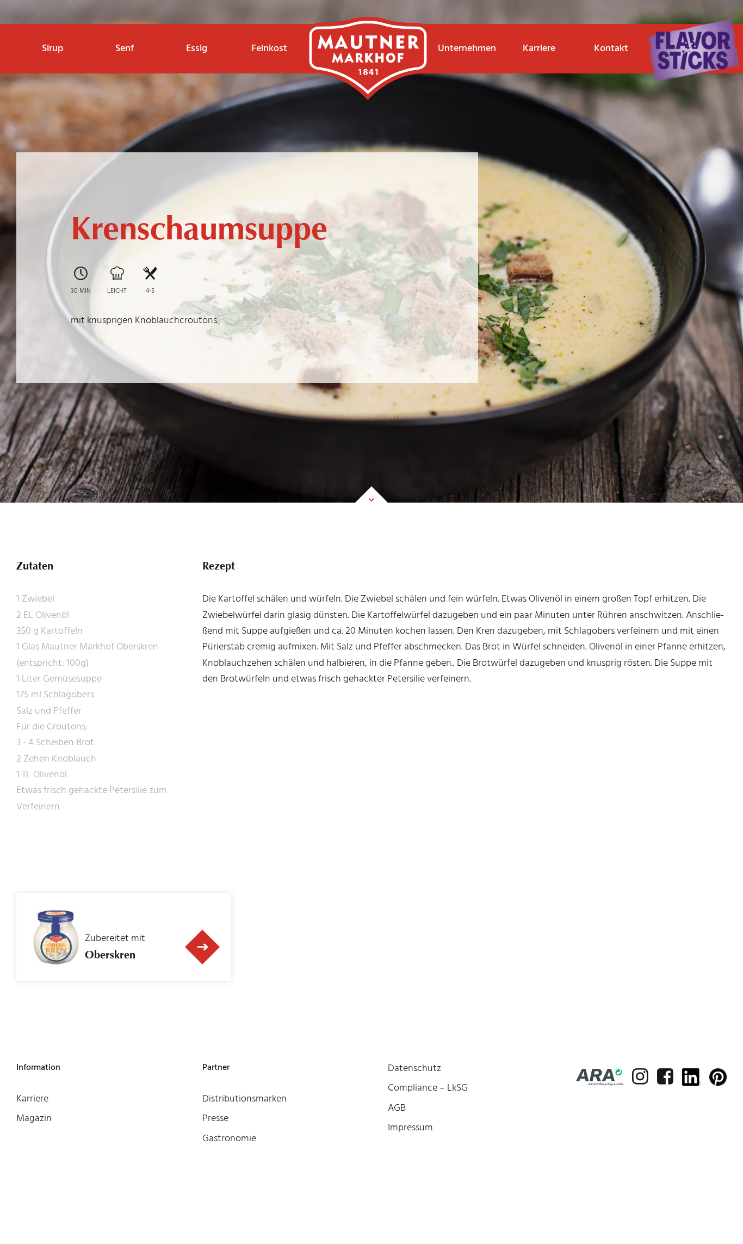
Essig (196, 48)
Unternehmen (467, 48)
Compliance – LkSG (428, 1088)
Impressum (410, 1127)
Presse (215, 1118)
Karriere (539, 48)
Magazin (34, 1118)
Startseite (368, 41)
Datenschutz (414, 1068)
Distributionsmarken (244, 1098)
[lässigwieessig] (693, 50)
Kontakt (611, 48)
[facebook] (665, 1076)
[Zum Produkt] (202, 947)
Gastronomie (229, 1138)
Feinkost (269, 48)
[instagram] (640, 1076)
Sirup (52, 48)
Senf (124, 48)
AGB (397, 1108)
